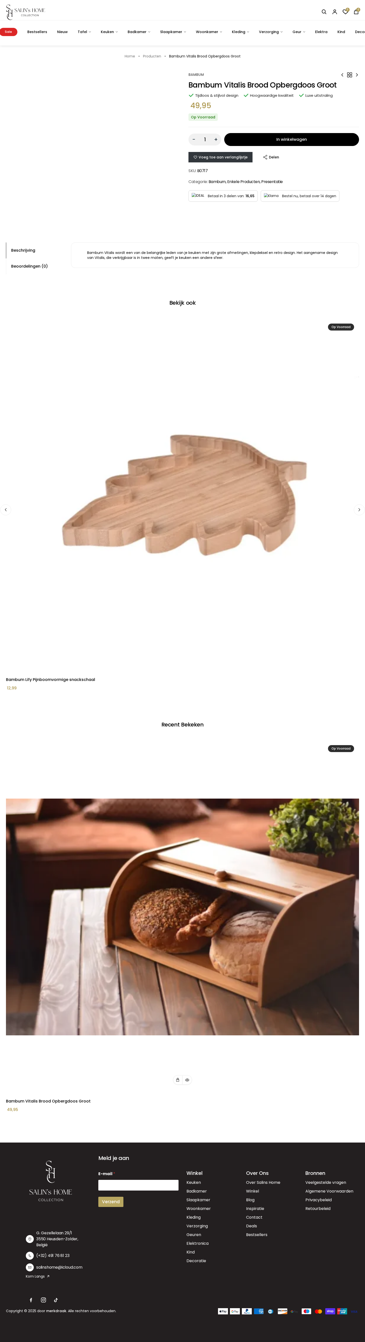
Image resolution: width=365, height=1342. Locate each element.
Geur (296, 31)
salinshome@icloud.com (59, 1267)
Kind (341, 31)
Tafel (82, 31)
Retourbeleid (317, 1208)
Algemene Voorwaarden (329, 1191)
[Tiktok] (56, 1300)
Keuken (107, 31)
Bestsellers (37, 31)
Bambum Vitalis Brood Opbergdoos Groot (48, 1101)
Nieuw (62, 31)
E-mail (106, 1173)
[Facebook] (31, 1300)
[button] (177, 1080)
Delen (274, 157)
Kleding (238, 31)
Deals (251, 1226)
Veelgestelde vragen (325, 1182)
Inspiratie (255, 1208)
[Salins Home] (25, 12)
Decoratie (196, 1261)
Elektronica (197, 1243)
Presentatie (272, 181)
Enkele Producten (243, 181)
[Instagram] (43, 1300)
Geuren (193, 1235)
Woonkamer (207, 31)
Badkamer (137, 31)
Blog (250, 1200)
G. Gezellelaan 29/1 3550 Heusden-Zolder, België (57, 1239)
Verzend (111, 1202)
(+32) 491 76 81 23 (52, 1255)
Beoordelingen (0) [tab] (29, 266)
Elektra (321, 31)
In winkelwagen (291, 139)
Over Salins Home (263, 1182)
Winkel (252, 1191)
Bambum (196, 74)
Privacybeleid (318, 1200)
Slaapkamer (171, 31)
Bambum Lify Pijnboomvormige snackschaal (50, 679)
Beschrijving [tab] (23, 250)
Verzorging (269, 31)
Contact (254, 1217)
